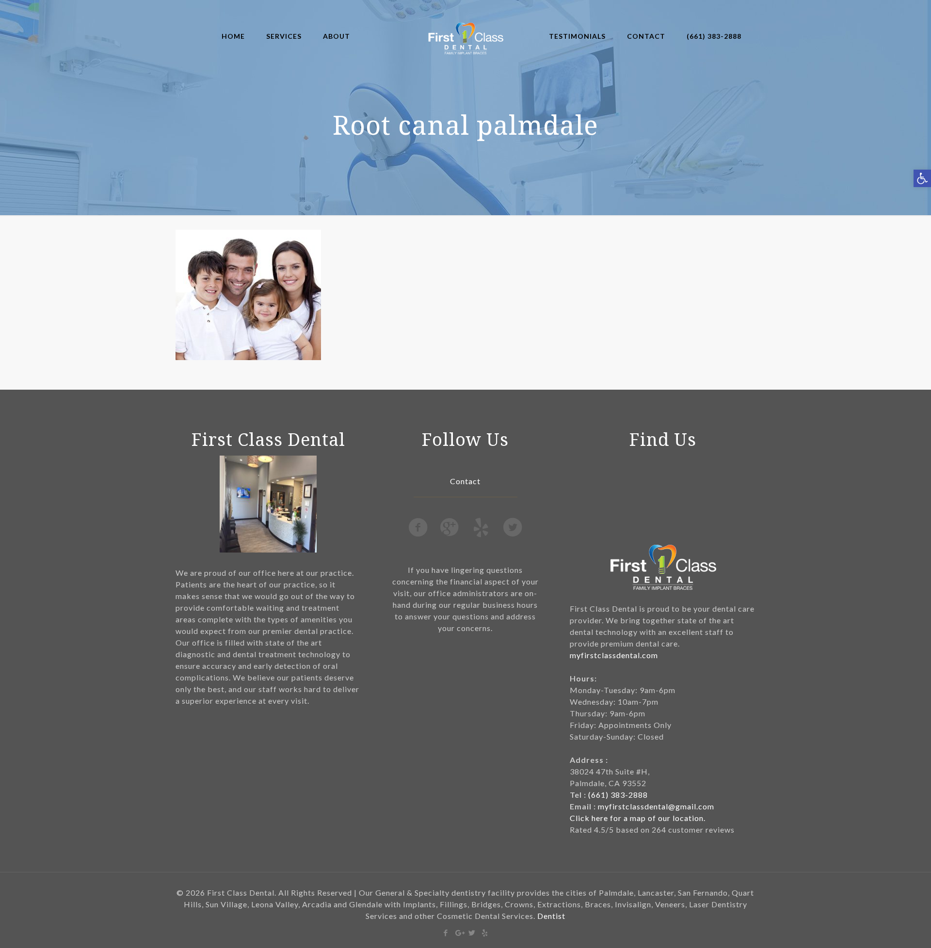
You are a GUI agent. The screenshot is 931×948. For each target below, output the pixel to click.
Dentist (551, 915)
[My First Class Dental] (466, 36)
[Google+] (459, 932)
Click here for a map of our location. (638, 817)
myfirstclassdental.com (614, 655)
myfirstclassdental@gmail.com (656, 806)
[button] (922, 178)
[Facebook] (446, 932)
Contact (465, 481)
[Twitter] (472, 932)
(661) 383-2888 (618, 794)
